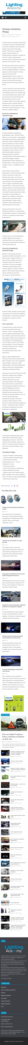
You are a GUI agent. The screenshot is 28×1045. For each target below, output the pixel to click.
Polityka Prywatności (5, 1003)
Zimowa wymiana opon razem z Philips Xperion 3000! (17, 894)
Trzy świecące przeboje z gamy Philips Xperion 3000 (17, 887)
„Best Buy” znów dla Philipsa (17, 761)
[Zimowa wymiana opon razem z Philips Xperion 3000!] (5, 895)
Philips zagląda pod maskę (16, 831)
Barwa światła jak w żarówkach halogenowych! (17, 839)
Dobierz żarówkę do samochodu (8, 990)
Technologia (3, 998)
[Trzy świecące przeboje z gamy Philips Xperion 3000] (5, 887)
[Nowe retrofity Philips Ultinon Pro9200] (5, 801)
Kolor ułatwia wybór (15, 902)
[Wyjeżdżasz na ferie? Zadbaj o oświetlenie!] (5, 872)
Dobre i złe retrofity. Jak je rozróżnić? (16, 855)
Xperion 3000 (11, 36)
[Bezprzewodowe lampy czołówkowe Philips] (5, 824)
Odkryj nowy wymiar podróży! (17, 847)
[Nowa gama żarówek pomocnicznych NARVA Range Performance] (11, 561)
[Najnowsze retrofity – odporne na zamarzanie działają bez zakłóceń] (5, 769)
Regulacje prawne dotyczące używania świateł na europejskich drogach (13, 606)
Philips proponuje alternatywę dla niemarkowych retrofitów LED (12, 637)
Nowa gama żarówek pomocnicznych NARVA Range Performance (13, 574)
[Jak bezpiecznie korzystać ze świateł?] (5, 793)
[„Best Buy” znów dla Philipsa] (5, 762)
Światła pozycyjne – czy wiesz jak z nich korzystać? (18, 784)
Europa (4, 36)
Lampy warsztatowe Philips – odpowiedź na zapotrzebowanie (17, 808)
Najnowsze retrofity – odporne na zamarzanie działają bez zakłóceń (18, 769)
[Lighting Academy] (2, 17)
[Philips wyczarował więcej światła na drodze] (11, 495)
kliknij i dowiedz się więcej (14, 1032)
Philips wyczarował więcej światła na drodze (13, 508)
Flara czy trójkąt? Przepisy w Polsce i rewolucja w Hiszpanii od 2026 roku (13, 736)
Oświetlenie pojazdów (6, 995)
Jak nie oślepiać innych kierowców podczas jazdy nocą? (18, 863)
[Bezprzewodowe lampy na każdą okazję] (5, 817)
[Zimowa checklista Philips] (5, 880)
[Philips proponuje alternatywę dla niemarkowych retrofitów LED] (11, 623)
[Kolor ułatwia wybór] (5, 903)
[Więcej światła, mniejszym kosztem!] (5, 911)
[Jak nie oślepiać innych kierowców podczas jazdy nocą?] (5, 864)
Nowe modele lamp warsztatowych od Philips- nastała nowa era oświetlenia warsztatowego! (18, 927)
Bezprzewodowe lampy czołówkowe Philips (16, 824)
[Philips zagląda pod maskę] (5, 832)
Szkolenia (3, 992)
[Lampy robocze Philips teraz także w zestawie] (5, 777)
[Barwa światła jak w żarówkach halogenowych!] (5, 840)
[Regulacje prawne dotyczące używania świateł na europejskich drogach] (11, 592)
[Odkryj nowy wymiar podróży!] (5, 848)
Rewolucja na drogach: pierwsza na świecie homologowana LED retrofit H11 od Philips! (18, 753)
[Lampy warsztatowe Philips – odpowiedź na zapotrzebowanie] (5, 809)
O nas (2, 1006)
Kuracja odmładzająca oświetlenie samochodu (12, 670)
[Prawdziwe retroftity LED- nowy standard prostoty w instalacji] (5, 919)
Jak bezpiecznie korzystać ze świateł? (17, 792)
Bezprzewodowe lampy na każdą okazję (18, 816)
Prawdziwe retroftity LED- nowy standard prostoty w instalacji (17, 918)
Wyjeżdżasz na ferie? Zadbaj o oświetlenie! (17, 871)
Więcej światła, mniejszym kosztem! (16, 910)
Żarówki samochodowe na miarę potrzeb (12, 541)
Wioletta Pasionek (12, 34)
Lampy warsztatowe (5, 1001)
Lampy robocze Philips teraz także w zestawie (18, 776)
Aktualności (3, 987)
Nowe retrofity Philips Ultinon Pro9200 (17, 800)
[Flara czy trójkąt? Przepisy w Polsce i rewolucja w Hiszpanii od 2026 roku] (14, 724)
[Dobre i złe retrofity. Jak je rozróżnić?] (5, 856)
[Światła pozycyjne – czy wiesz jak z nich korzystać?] (5, 785)
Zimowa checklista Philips (16, 879)
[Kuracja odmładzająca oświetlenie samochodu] (11, 657)
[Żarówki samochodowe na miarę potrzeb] (11, 528)
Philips (7, 36)
